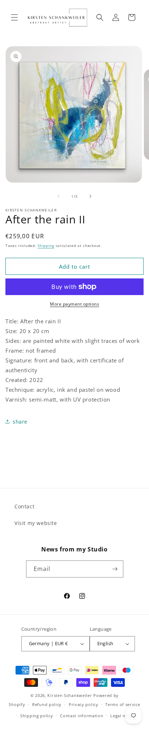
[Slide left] (59, 196)
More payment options (74, 304)
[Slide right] (90, 196)
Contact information (81, 715)
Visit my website (35, 523)
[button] (14, 17)
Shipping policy (36, 715)
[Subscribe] (115, 568)
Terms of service (122, 704)
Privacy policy (83, 704)
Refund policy (46, 704)
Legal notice (123, 715)
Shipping (46, 245)
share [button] (20, 421)
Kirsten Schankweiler (70, 695)
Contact (24, 506)
